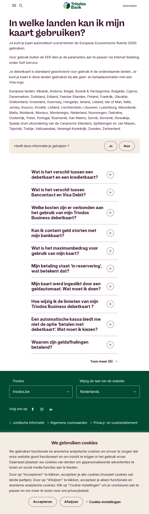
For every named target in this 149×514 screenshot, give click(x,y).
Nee (127, 146)
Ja (110, 146)
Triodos (18, 381)
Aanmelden (130, 5)
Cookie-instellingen (105, 502)
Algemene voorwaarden (68, 423)
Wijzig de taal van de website (102, 381)
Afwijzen (71, 502)
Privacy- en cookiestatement (115, 423)
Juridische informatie (28, 423)
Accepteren (42, 502)
